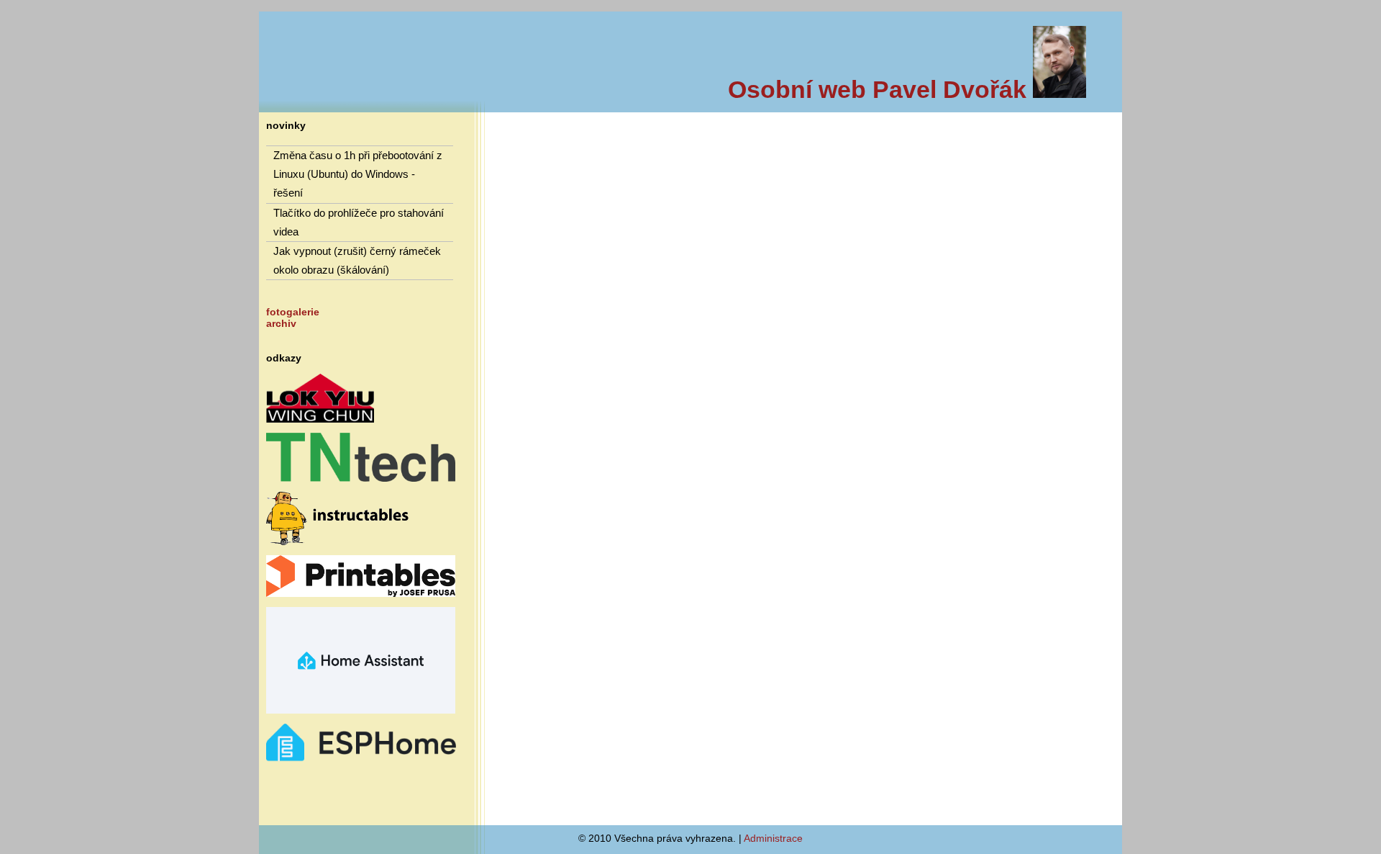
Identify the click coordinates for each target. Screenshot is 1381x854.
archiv (281, 323)
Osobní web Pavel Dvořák (880, 89)
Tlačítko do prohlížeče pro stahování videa (358, 222)
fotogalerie (292, 312)
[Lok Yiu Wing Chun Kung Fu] (320, 419)
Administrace (773, 838)
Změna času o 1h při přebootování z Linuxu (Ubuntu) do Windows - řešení (357, 174)
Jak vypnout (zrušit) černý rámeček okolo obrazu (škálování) (357, 260)
